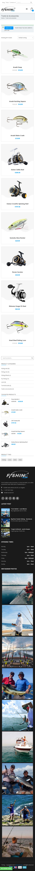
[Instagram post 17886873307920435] (17, 620)
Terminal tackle (5, 385)
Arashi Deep (17, 67)
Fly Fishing (4, 378)
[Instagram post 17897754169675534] (17, 810)
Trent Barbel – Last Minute (19, 509)
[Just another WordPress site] (8, 10)
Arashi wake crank (17, 135)
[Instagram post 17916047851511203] (17, 746)
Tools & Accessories (6, 389)
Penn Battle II (15, 399)
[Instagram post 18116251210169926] (17, 652)
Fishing (4, 460)
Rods (20, 460)
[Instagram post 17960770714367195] (17, 778)
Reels (15, 460)
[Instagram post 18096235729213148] (17, 588)
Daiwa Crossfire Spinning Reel (17, 204)
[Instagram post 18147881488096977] (17, 683)
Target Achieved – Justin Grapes (20, 529)
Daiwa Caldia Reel (17, 170)
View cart (9, 28)
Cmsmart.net (19, 865)
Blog (3, 2)
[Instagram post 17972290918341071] (17, 841)
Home (2, 18)
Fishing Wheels (5, 375)
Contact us (13, 2)
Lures (2, 382)
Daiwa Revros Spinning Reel (19, 442)
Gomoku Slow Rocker (17, 238)
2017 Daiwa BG (15, 420)
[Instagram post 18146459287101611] (17, 715)
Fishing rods (4, 372)
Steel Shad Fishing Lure (17, 340)
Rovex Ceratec (17, 272)
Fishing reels (4, 368)
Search (32, 358)
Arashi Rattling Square (17, 101)
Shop (7, 2)
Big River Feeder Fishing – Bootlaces (21, 519)
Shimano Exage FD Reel (17, 306)
